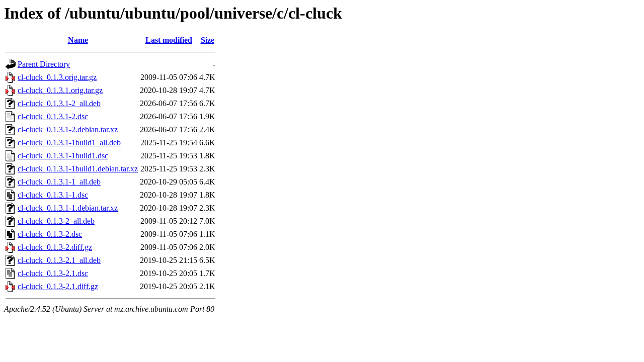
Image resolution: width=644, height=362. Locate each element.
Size (207, 40)
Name (78, 40)
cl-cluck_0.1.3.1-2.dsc (53, 116)
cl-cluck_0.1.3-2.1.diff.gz (58, 286)
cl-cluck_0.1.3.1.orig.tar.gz (60, 90)
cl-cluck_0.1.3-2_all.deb (56, 221)
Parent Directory (44, 64)
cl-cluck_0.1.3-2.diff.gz (55, 247)
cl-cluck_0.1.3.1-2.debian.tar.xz (68, 129)
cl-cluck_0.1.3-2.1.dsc (53, 273)
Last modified (168, 40)
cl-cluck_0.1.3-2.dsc (50, 234)
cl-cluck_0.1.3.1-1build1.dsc (63, 155)
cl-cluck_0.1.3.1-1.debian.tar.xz (68, 208)
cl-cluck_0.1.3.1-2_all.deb (59, 103)
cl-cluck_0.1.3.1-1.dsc (53, 195)
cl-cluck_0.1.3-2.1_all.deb (59, 260)
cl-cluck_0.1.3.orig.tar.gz (57, 77)
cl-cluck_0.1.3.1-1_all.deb (59, 181)
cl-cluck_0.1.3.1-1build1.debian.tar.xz (78, 168)
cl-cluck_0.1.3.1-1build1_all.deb (69, 142)
